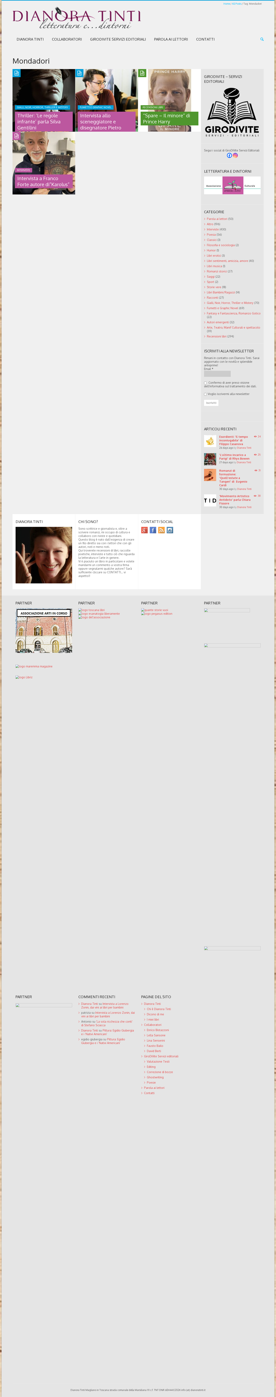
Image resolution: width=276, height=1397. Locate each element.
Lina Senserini (156, 1040)
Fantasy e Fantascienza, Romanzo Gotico (234, 313)
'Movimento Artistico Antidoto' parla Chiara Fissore (235, 499)
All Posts (236, 3)
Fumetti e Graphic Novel (222, 308)
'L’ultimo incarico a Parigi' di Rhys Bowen (234, 456)
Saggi (211, 276)
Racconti (212, 297)
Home (226, 3)
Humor (211, 250)
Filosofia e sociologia (221, 245)
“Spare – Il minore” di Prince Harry (166, 118)
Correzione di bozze (160, 1072)
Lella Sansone (156, 1035)
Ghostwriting (155, 1077)
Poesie (151, 1082)
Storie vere (214, 287)
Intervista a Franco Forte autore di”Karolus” (43, 181)
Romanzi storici (217, 271)
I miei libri (153, 1019)
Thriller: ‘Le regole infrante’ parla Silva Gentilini (39, 121)
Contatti (205, 39)
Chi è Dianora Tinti (159, 1009)
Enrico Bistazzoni (158, 1030)
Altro (210, 224)
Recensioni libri (216, 336)
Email (208, 369)
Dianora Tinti (30, 39)
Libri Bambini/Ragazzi (221, 292)
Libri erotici (214, 255)
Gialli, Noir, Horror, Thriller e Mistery (230, 303)
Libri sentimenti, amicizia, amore (227, 261)
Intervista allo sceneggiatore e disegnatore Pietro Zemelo (100, 124)
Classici (212, 240)
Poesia (211, 234)
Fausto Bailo (155, 1045)
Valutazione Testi (158, 1061)
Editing (151, 1066)
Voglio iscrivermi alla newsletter (229, 394)
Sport (210, 282)
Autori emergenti (218, 322)
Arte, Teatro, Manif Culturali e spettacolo (233, 327)
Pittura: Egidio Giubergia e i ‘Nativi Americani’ (103, 1041)
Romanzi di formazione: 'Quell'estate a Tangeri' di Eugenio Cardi (233, 478)
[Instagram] (235, 155)
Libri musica (214, 266)
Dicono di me (155, 1014)
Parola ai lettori (171, 39)
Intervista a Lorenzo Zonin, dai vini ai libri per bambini (105, 1005)
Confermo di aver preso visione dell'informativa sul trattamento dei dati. (230, 384)
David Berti (154, 1051)
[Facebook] (229, 155)
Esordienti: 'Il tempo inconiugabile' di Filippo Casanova (233, 440)
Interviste (213, 229)
